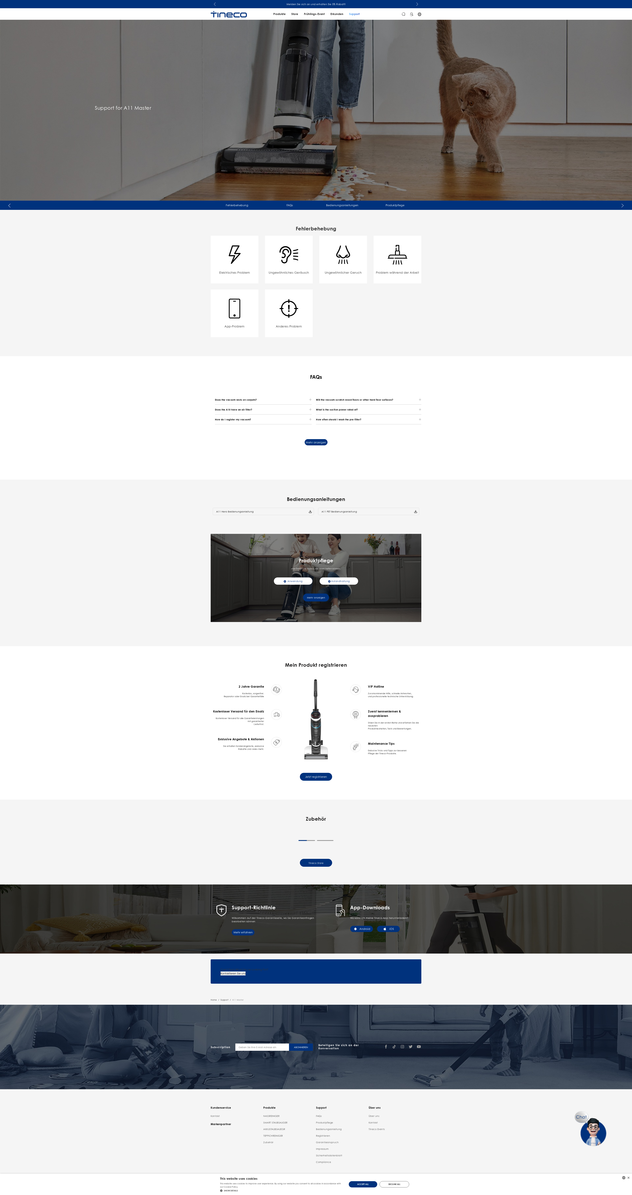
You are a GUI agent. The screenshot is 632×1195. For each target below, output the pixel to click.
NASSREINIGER (271, 1116)
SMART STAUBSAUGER (275, 1122)
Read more (244, 1186)
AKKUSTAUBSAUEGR (274, 1129)
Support (354, 14)
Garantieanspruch (327, 1142)
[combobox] (623, 1177)
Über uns (374, 1116)
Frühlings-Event (314, 14)
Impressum (322, 1148)
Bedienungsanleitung (329, 1129)
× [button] (628, 1177)
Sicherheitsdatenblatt (329, 1155)
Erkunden (336, 14)
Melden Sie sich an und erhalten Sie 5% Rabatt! (316, 4)
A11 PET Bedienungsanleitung (339, 511)
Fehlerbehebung (237, 205)
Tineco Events (377, 1129)
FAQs (290, 205)
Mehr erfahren (243, 932)
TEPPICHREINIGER (273, 1135)
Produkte (279, 14)
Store (294, 14)
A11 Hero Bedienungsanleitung (235, 511)
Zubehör (268, 1142)
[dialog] (316, 1184)
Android (364, 929)
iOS (391, 929)
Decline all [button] (394, 1184)
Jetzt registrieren (316, 777)
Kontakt (215, 1116)
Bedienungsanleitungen (342, 205)
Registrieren (323, 1135)
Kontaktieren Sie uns (233, 973)
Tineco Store (316, 863)
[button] (215, 3)
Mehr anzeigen (316, 442)
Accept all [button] (363, 1184)
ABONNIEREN (301, 1047)
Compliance (323, 1162)
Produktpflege (395, 205)
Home (214, 999)
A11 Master (238, 999)
